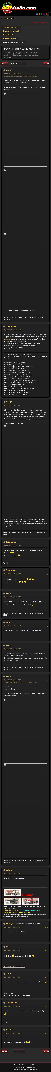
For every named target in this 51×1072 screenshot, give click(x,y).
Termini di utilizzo (24, 1065)
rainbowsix (11, 326)
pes (7, 946)
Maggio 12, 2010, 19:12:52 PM (12, 649)
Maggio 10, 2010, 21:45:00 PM (12, 574)
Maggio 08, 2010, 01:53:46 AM (12, 330)
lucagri (9, 70)
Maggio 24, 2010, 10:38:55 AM (12, 1006)
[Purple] (44, 14)
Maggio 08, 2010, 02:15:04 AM (12, 405)
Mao (8, 622)
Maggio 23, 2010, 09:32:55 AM (12, 950)
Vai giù (4, 63)
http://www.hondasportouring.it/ (14, 966)
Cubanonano (12, 542)
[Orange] (46, 14)
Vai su (4, 1051)
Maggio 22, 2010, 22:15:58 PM (12, 680)
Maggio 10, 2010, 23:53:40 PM (12, 597)
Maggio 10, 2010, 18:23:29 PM (12, 545)
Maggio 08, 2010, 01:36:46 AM (12, 73)
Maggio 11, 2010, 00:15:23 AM (12, 626)
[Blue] (37, 14)
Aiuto (15, 1065)
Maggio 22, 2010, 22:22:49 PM (12, 873)
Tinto (8, 973)
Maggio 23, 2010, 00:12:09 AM (12, 927)
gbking (9, 870)
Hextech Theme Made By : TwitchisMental (26, 1069)
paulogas (10, 923)
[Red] (39, 14)
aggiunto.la (8, 339)
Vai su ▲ (34, 1065)
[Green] (42, 14)
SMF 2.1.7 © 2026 (20, 1067)
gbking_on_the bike (10, 910)
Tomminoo (11, 570)
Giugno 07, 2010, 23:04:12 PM (12, 1033)
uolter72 (10, 1029)
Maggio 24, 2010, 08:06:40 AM (12, 977)
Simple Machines (31, 1067)
